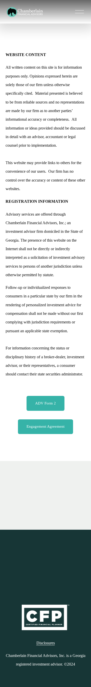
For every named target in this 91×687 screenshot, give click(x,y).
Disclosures (45, 643)
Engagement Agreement (45, 426)
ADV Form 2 (45, 403)
